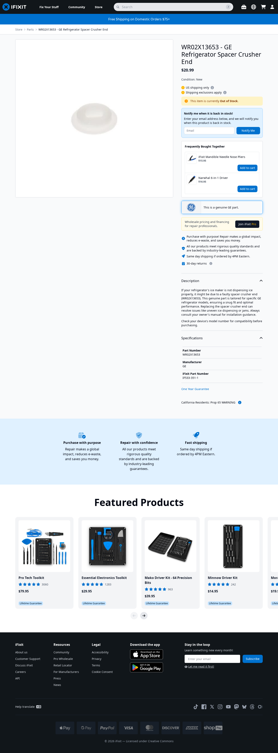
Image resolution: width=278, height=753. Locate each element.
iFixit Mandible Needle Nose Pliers (221, 157)
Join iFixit (247, 224)
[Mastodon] (236, 706)
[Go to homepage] (16, 7)
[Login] (272, 7)
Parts (30, 29)
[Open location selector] (254, 7)
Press (57, 678)
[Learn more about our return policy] (211, 263)
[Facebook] (203, 706)
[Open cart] (263, 7)
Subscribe (252, 659)
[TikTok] (195, 706)
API (17, 678)
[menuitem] (49, 7)
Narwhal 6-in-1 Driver (213, 178)
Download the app (145, 644)
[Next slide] (144, 615)
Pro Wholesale (63, 659)
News (57, 685)
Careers (20, 672)
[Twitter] (212, 706)
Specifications (192, 338)
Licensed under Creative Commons (150, 741)
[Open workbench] (244, 7)
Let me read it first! (201, 666)
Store (18, 29)
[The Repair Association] (260, 706)
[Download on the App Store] (146, 654)
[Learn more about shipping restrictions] (212, 87)
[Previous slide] (134, 615)
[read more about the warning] (239, 402)
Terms (96, 665)
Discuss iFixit (24, 665)
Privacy (96, 659)
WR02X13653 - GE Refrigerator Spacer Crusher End (73, 29)
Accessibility (100, 652)
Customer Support (27, 659)
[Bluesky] (244, 707)
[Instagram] (220, 706)
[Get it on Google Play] (146, 667)
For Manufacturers (66, 672)
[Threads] (252, 706)
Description (190, 281)
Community (61, 652)
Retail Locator (63, 665)
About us (21, 652)
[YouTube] (228, 706)
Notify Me (248, 130)
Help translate (25, 707)
